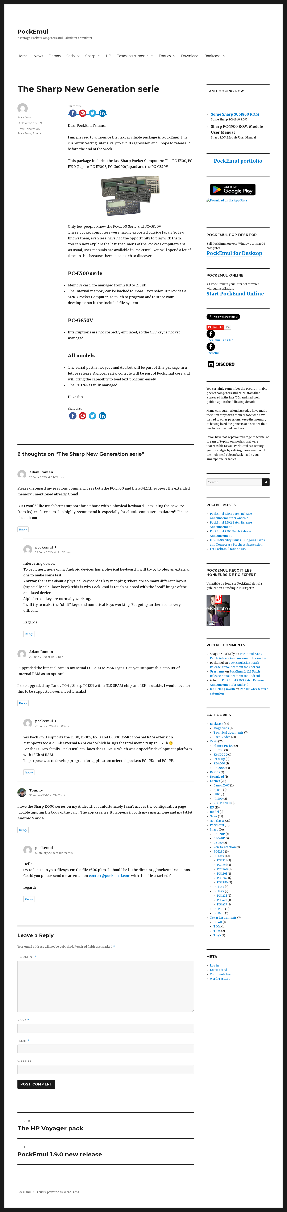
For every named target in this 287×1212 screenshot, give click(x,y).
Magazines (221, 728)
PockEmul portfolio (238, 161)
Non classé (217, 821)
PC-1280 (218, 851)
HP (108, 56)
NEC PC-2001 (222, 803)
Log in (214, 965)
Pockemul (213, 353)
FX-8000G (220, 754)
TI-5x (217, 926)
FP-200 (218, 750)
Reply (23, 529)
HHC (216, 794)
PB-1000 (219, 763)
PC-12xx (218, 856)
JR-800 (218, 799)
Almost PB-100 (223, 746)
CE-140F (219, 838)
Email (23, 1041)
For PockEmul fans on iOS (228, 549)
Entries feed (218, 970)
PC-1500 (218, 909)
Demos (55, 56)
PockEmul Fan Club (220, 340)
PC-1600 (218, 913)
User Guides (221, 737)
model (214, 812)
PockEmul (32, 31)
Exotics (165, 56)
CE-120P (219, 834)
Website (24, 1061)
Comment (27, 957)
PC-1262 (222, 878)
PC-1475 (222, 904)
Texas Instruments (132, 56)
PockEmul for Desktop (234, 253)
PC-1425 (222, 900)
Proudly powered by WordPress (57, 1192)
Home (22, 56)
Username (217, 671)
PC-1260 (222, 869)
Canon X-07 (221, 785)
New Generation (28, 129)
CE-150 (218, 843)
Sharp (90, 56)
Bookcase (212, 56)
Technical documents (228, 732)
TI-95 (217, 935)
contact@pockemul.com (109, 876)
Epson (217, 790)
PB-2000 (219, 768)
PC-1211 (222, 860)
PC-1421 (222, 895)
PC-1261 (222, 873)
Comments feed (221, 974)
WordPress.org (220, 979)
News (38, 56)
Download (190, 56)
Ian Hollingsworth (222, 689)
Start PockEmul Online (235, 294)
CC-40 (217, 922)
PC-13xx (218, 887)
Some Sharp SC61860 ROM (235, 111)
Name (23, 1020)
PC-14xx (218, 891)
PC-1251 (222, 865)
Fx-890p (219, 759)
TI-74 (217, 931)
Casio (70, 56)
